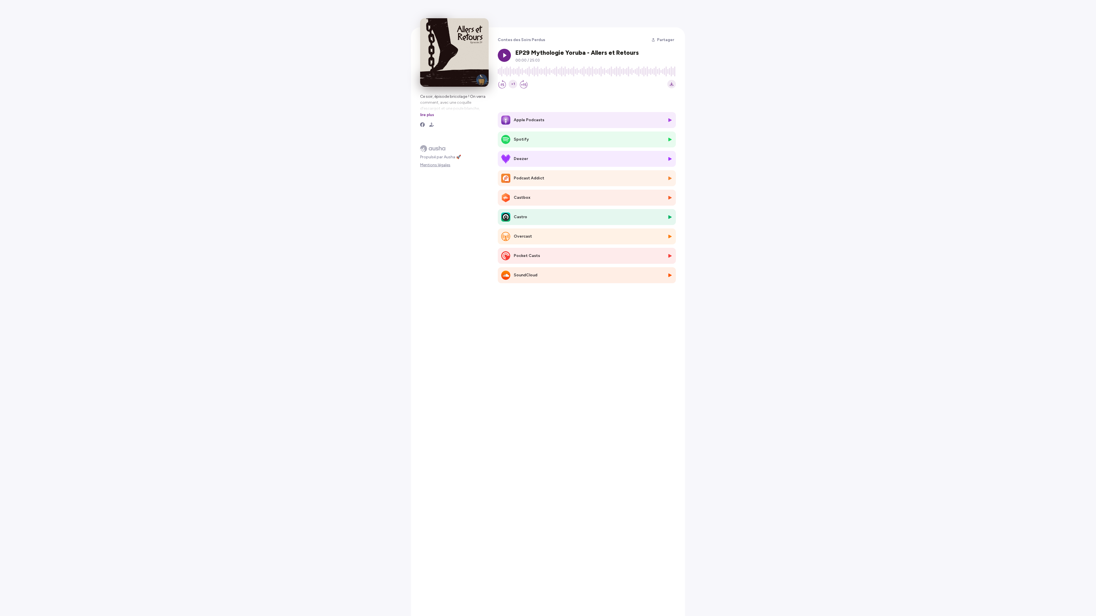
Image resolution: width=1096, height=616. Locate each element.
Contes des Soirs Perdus (521, 39)
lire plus (427, 114)
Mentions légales (435, 165)
